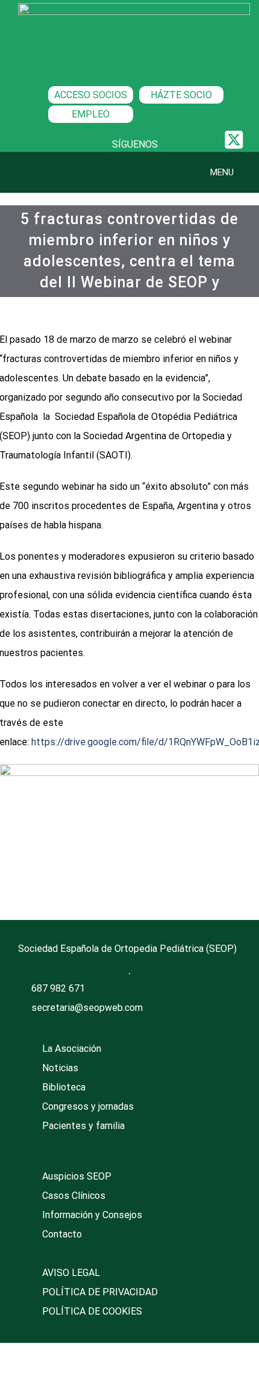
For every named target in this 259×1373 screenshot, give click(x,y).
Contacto (62, 1234)
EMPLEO (91, 114)
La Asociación (71, 1048)
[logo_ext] (134, 7)
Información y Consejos (92, 1215)
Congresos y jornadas (88, 1106)
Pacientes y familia (83, 1125)
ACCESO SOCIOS (90, 95)
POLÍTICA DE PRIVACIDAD (100, 1292)
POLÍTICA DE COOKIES (92, 1311)
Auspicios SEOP (76, 1176)
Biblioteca (64, 1087)
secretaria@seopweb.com (87, 1007)
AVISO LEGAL (71, 1272)
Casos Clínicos (73, 1195)
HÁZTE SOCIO (181, 95)
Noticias (60, 1068)
